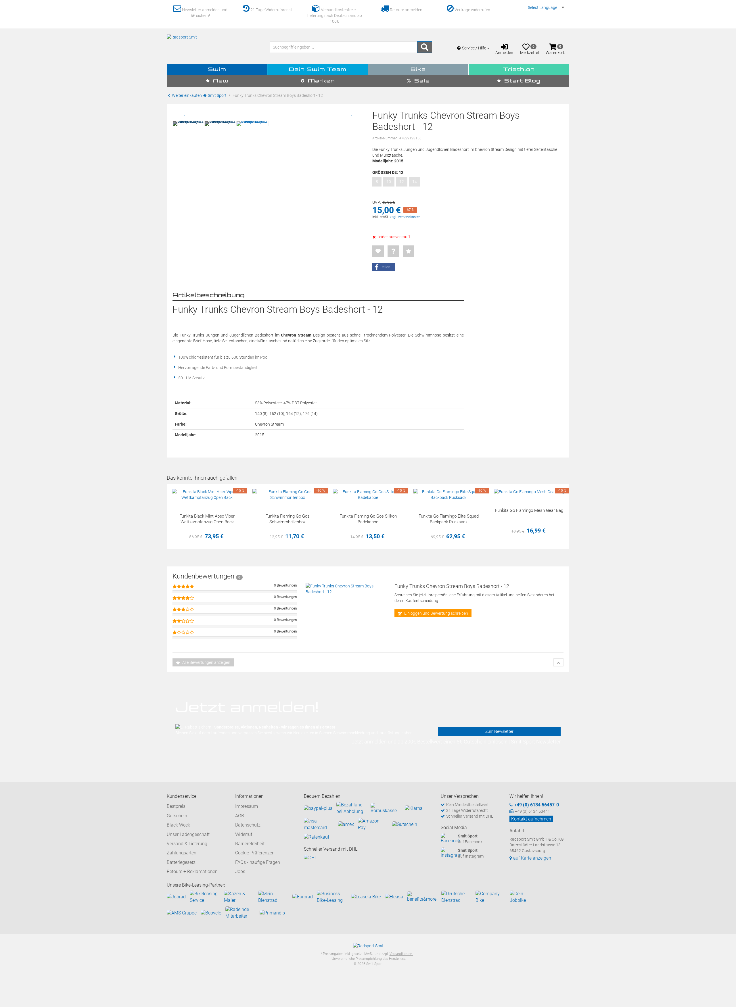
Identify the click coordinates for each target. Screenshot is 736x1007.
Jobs (240, 871)
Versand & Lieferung (187, 843)
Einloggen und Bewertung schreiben (435, 613)
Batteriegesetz (181, 862)
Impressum (246, 806)
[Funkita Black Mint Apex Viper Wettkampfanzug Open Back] (207, 494)
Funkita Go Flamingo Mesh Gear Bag (529, 510)
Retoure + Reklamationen (192, 871)
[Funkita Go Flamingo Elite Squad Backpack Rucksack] (448, 494)
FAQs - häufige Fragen (257, 862)
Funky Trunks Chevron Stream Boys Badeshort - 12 (451, 586)
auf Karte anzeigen (532, 858)
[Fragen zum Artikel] (393, 251)
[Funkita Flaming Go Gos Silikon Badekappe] (368, 494)
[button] (383, 267)
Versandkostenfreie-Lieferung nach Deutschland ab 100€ (334, 15)
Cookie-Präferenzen (255, 853)
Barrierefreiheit (249, 843)
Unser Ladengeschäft (188, 834)
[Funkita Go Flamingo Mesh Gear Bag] (529, 492)
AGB (239, 815)
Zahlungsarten (181, 853)
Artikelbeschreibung (208, 295)
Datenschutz (247, 825)
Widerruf (243, 834)
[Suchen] (424, 47)
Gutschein (177, 815)
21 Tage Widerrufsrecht (271, 9)
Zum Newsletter (499, 731)
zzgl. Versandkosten (405, 217)
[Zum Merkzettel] (378, 251)
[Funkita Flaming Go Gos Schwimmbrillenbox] (287, 494)
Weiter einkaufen (186, 95)
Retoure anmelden (405, 9)
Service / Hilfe (474, 48)
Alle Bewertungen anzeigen (205, 662)
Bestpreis (176, 806)
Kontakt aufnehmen (531, 819)
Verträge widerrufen (472, 9)
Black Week (178, 825)
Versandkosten (401, 954)
